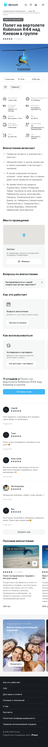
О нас (5, 706)
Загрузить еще (24, 532)
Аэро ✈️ (31, 11)
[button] (20, 69)
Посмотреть (16, 664)
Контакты (8, 712)
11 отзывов (18, 39)
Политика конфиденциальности (19, 718)
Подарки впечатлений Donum (14, 11)
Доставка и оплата (12, 694)
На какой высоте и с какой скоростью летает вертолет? (20, 283)
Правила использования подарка (19, 724)
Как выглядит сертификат (21, 364)
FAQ (5, 688)
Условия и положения (13, 700)
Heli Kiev (11, 249)
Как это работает (11, 682)
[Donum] (11, 4)
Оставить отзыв (24, 392)
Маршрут (25, 261)
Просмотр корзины (17, 323)
